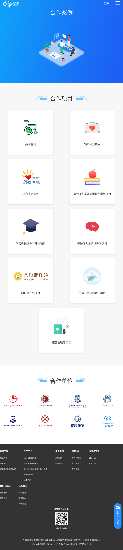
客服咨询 (22, 498)
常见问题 (92, 464)
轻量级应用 (28, 475)
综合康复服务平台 (31, 464)
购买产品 (92, 458)
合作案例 (3, 493)
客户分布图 (76, 458)
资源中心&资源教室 (8, 469)
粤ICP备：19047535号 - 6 (81, 544)
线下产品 (27, 480)
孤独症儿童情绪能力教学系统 (35, 469)
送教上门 (3, 464)
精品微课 (59, 464)
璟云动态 (3, 498)
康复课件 (59, 458)
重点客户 (75, 464)
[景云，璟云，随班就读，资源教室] (11, 4)
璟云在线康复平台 (31, 458)
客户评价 (75, 469)
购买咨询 (117, 518)
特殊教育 (3, 458)
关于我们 (22, 504)
